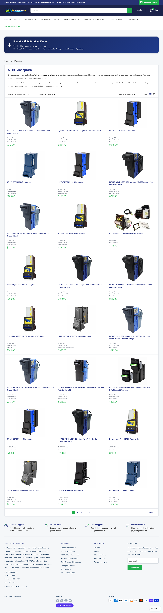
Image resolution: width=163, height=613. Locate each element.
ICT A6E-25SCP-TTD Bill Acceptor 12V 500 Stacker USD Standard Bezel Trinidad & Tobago (129, 337)
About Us (97, 548)
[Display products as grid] (150, 94)
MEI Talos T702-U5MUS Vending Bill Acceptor (23, 490)
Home (6, 61)
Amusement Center (12, 26)
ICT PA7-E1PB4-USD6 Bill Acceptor (122, 131)
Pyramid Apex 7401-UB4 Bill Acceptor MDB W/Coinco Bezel (79, 131)
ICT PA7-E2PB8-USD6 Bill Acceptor (19, 439)
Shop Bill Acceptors (12, 19)
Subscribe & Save (150, 2)
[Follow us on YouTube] (70, 600)
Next (151, 513)
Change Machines (115, 19)
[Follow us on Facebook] (57, 600)
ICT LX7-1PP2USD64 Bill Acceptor (121, 490)
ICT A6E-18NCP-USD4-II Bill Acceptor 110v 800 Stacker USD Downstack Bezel (131, 183)
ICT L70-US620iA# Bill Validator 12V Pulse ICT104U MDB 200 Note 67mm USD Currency (131, 389)
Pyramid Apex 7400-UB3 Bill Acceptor (20, 285)
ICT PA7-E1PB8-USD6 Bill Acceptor (70, 182)
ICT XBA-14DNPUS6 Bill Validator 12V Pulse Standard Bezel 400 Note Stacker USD (81, 389)
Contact (97, 551)
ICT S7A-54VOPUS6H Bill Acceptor (70, 490)
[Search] (129, 10)
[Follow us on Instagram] (66, 600)
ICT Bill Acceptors (30, 19)
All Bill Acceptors (16, 61)
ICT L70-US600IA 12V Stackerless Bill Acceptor (126, 233)
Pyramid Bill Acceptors (71, 19)
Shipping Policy (100, 555)
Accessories (131, 19)
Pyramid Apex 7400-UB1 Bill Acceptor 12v (124, 439)
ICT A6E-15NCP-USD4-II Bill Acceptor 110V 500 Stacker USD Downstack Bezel (79, 286)
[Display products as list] (154, 94)
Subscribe (135, 567)
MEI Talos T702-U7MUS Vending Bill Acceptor (74, 336)
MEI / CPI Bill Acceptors (50, 19)
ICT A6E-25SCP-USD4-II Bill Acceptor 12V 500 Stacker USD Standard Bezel (28, 132)
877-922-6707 (23, 587)
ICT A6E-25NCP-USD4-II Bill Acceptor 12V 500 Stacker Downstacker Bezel (78, 440)
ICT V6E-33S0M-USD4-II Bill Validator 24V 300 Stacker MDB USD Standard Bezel (30, 389)
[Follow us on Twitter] (61, 600)
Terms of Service (100, 562)
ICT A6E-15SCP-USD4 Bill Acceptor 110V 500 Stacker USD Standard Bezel (27, 234)
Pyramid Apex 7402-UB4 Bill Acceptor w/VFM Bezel (25, 336)
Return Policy (99, 558)
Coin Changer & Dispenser (94, 19)
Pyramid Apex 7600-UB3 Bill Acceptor (72, 233)
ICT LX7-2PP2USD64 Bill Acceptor (19, 182)
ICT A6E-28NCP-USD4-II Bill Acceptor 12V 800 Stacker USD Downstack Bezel (130, 286)
